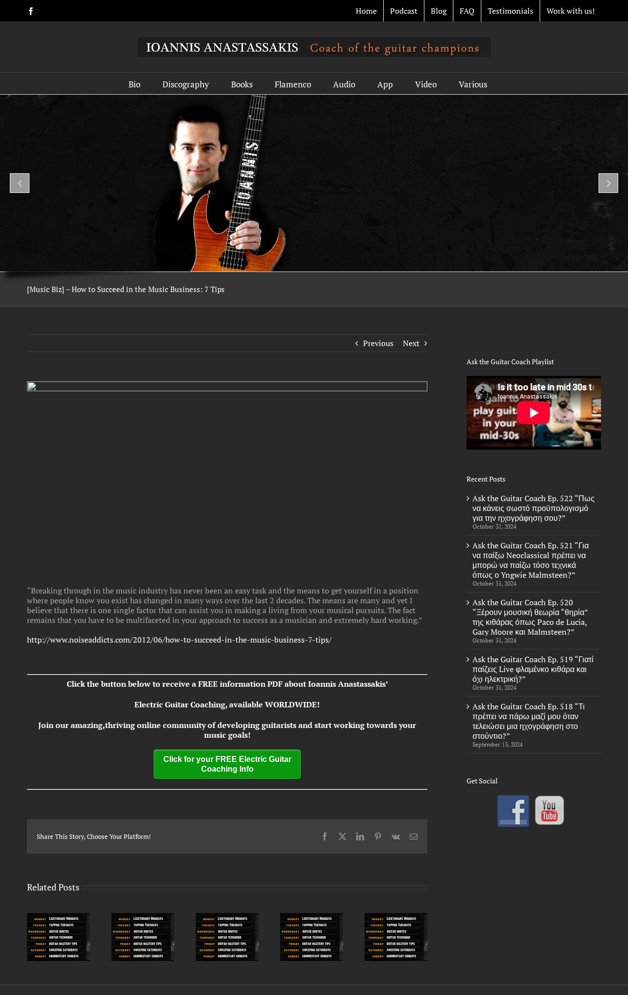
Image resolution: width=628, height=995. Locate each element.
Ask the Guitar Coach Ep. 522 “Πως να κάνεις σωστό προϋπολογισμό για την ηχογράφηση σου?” (533, 508)
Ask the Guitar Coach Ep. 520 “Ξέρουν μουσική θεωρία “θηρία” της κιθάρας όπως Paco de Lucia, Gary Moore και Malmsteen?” (530, 617)
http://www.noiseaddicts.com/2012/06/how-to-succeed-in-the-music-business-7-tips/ (179, 639)
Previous (378, 343)
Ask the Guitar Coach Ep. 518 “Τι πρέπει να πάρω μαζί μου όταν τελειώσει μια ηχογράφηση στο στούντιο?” (528, 721)
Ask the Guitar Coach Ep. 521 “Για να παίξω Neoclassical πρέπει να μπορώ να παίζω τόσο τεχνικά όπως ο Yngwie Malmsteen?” (530, 560)
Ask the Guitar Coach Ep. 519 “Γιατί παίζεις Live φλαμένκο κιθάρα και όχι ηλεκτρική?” (533, 669)
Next (411, 343)
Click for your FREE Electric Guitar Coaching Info (227, 764)
